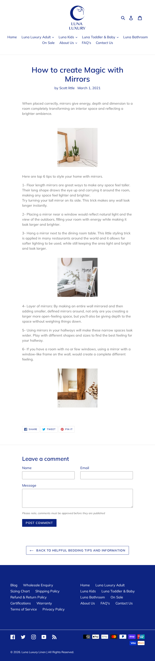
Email (84, 468)
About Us (87, 603)
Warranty (44, 603)
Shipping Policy (47, 591)
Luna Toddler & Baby (118, 591)
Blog (13, 585)
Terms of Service (23, 609)
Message (29, 485)
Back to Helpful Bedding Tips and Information (80, 550)
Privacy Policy (54, 609)
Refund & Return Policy (28, 597)
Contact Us (124, 603)
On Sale (117, 597)
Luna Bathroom (92, 597)
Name (27, 468)
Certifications (20, 603)
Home (85, 585)
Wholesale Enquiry (38, 585)
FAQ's (105, 603)
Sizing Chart (20, 591)
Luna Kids (88, 591)
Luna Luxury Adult (110, 585)
